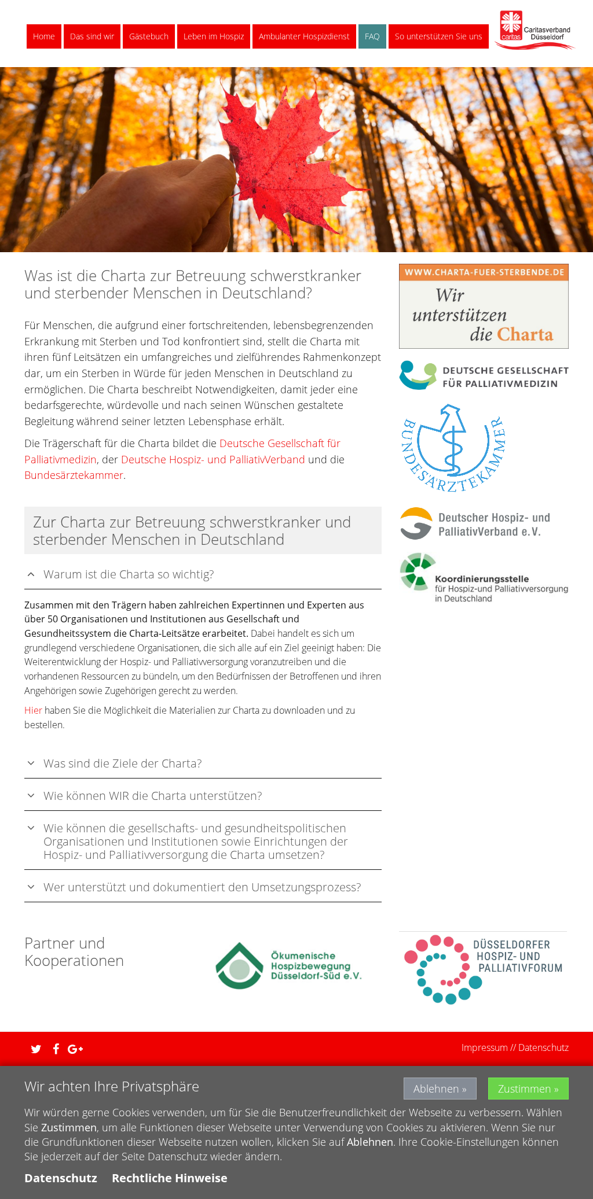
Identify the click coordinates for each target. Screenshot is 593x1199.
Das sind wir (92, 36)
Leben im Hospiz (214, 36)
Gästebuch (149, 36)
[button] (33, 1049)
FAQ (372, 36)
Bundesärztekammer (73, 475)
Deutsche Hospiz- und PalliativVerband (213, 459)
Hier (33, 710)
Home (44, 36)
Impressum (485, 1047)
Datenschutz (543, 1047)
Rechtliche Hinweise (170, 1178)
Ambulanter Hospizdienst (304, 36)
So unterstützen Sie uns (438, 36)
